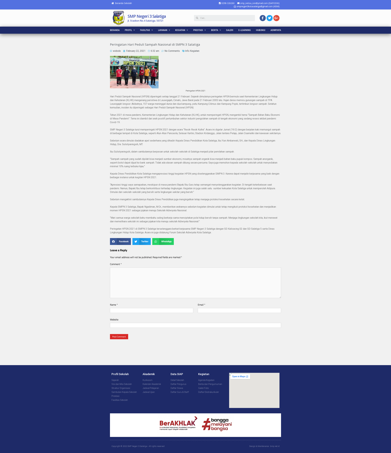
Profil (128, 30)
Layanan (162, 30)
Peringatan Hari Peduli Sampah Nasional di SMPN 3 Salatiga (155, 44)
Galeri (229, 30)
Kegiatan (180, 30)
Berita (214, 30)
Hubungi (260, 30)
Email (201, 304)
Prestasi (198, 30)
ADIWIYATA (275, 30)
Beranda (115, 30)
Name (114, 304)
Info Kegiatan (192, 50)
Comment (116, 264)
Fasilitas (145, 30)
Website (114, 319)
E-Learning (244, 30)
